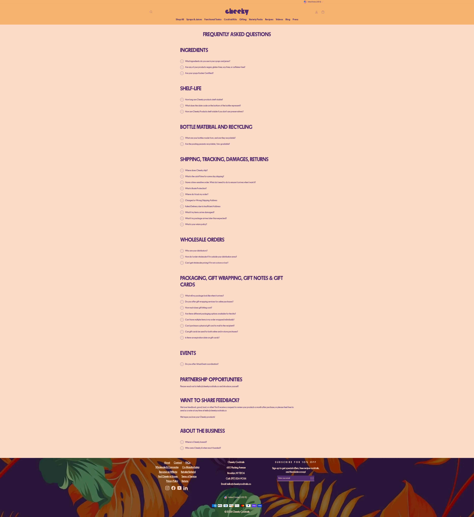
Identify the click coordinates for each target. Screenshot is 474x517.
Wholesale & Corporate (166, 467)
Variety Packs (256, 19)
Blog (288, 19)
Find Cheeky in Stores (168, 476)
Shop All (180, 19)
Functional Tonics (212, 19)
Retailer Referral (188, 472)
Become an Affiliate (168, 472)
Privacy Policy (172, 481)
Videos (279, 19)
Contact (178, 462)
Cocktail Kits (230, 19)
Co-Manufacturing (190, 467)
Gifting (243, 19)
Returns (185, 481)
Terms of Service (189, 476)
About (167, 462)
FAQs (188, 462)
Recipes (269, 19)
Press (295, 19)
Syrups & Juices (194, 19)
